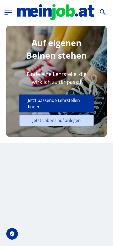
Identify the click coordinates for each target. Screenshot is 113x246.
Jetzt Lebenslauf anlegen (57, 120)
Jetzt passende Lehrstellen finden (54, 103)
